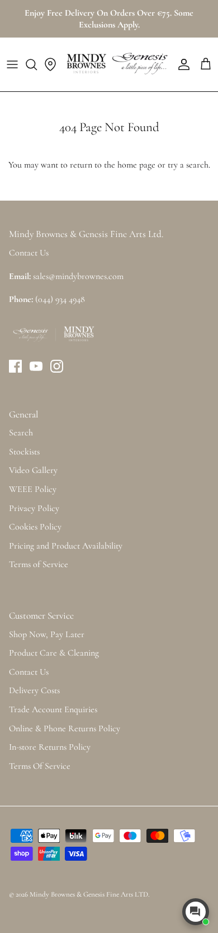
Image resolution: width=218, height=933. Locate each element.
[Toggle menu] (12, 64)
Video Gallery (33, 470)
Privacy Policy (34, 508)
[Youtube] (36, 366)
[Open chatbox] (195, 911)
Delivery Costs (34, 690)
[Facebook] (15, 366)
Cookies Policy (35, 526)
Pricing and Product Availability (65, 545)
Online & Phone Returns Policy (64, 728)
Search (21, 432)
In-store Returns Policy (50, 747)
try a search (188, 164)
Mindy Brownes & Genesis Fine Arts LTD (89, 894)
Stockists (24, 451)
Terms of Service (38, 564)
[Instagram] (56, 366)
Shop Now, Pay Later (46, 634)
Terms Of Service (39, 766)
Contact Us (29, 671)
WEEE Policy (32, 489)
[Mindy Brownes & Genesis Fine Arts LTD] (116, 64)
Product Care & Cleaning (54, 652)
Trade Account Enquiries (53, 709)
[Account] (181, 64)
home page (136, 164)
